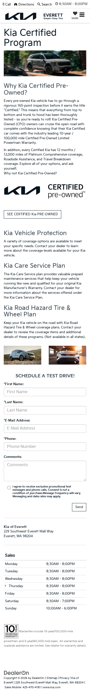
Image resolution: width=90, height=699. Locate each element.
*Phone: (10, 439)
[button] (8, 4)
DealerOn (38, 678)
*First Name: (14, 384)
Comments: (13, 457)
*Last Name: (13, 402)
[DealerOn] (16, 673)
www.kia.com (51, 687)
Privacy (64, 678)
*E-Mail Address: (17, 420)
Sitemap (51, 678)
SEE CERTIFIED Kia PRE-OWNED (32, 214)
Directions (26, 5)
